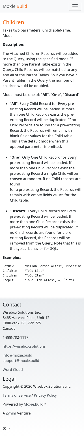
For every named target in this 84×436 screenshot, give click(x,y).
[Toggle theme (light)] (7, 428)
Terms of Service (17, 395)
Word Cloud (13, 369)
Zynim (11, 413)
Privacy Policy (45, 395)
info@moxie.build (17, 355)
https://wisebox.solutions (24, 346)
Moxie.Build (33, 404)
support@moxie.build (21, 360)
